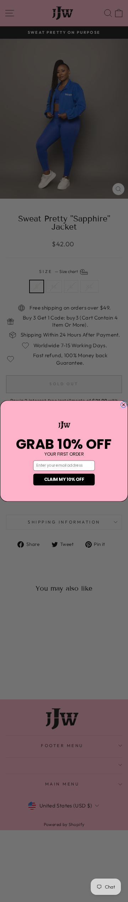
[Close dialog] (123, 405)
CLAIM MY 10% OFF (64, 479)
